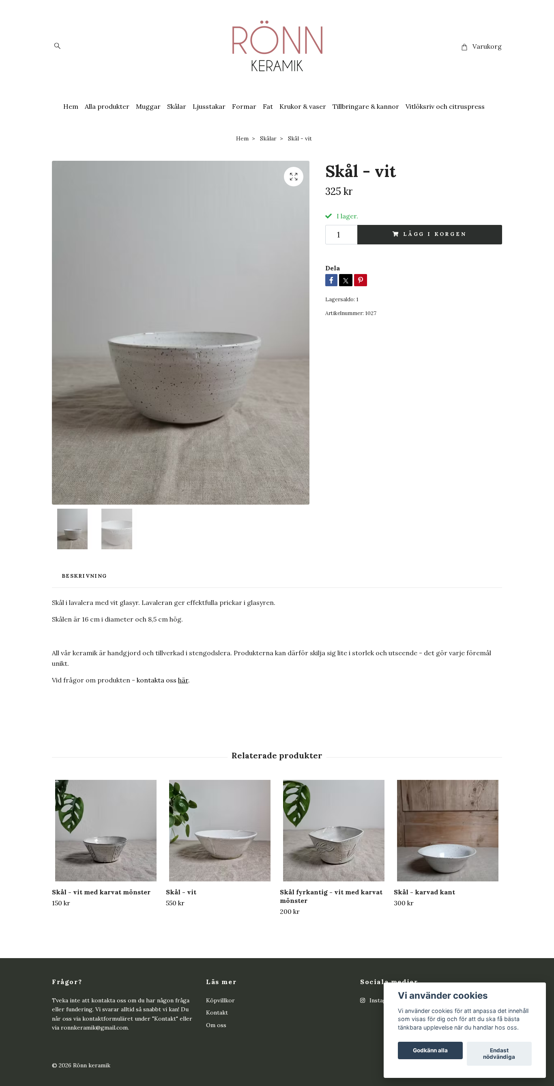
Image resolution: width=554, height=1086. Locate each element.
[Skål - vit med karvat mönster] (106, 830)
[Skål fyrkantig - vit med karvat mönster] (334, 830)
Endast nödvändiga (499, 1053)
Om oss (216, 1025)
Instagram (382, 1000)
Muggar (148, 106)
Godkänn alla (430, 1050)
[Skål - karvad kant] (448, 830)
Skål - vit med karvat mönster (101, 892)
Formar (244, 106)
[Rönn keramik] (277, 47)
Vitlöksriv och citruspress (445, 106)
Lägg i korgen (435, 234)
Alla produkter (107, 106)
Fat (268, 106)
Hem (70, 106)
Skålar (176, 106)
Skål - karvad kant (424, 892)
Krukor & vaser (302, 106)
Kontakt (217, 1012)
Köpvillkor (220, 1000)
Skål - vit (181, 892)
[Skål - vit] (220, 830)
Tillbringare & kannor (366, 106)
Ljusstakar (209, 106)
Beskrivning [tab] (84, 575)
